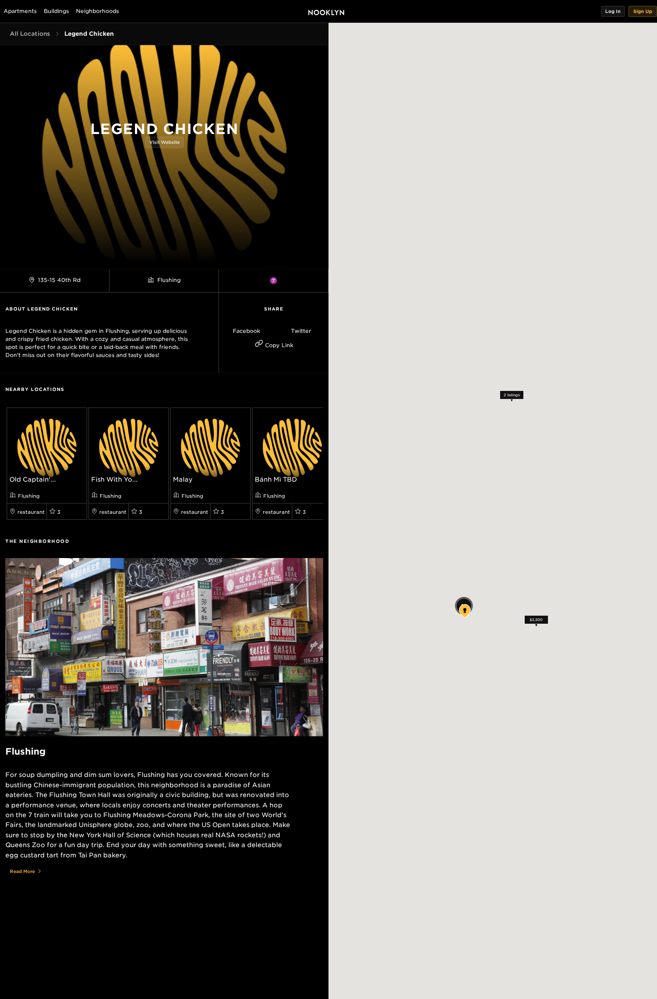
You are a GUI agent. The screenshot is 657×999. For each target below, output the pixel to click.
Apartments (20, 11)
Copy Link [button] (278, 345)
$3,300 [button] (536, 619)
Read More (22, 871)
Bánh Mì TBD (276, 479)
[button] (613, 11)
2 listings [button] (511, 395)
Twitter (301, 330)
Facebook (246, 330)
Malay (183, 479)
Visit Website (164, 142)
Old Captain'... (32, 479)
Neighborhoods (97, 11)
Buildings (56, 11)
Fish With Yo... (114, 479)
